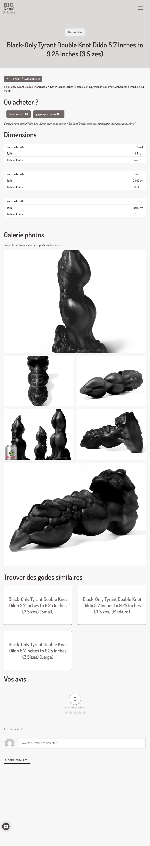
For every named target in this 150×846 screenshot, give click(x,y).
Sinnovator (75, 32)
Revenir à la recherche (25, 78)
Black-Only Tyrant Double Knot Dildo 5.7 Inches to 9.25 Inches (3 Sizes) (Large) (38, 650)
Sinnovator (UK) (18, 114)
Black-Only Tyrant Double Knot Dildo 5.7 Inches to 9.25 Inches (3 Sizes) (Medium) (112, 605)
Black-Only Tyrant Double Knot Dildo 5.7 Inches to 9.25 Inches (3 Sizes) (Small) (38, 605)
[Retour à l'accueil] (9, 8)
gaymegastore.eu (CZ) (48, 114)
